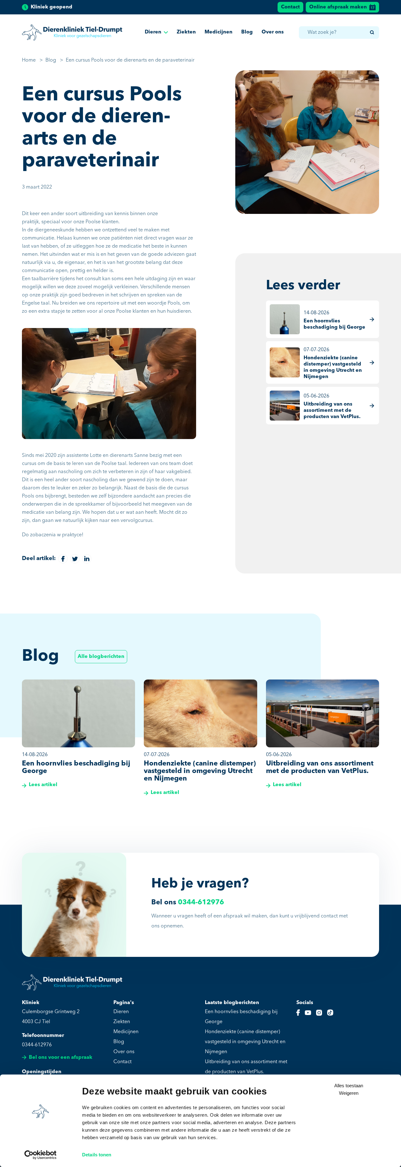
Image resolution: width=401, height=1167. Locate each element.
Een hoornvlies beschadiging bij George (241, 1016)
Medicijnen (218, 32)
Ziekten (186, 32)
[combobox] (339, 33)
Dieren (153, 32)
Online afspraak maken (338, 7)
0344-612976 (201, 902)
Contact (290, 7)
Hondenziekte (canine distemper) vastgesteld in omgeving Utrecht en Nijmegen (245, 1041)
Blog (247, 32)
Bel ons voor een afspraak (60, 1057)
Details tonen (96, 1154)
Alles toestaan (348, 1085)
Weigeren (348, 1093)
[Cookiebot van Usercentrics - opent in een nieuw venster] (40, 1154)
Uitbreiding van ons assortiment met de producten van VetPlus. (246, 1066)
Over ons (273, 32)
